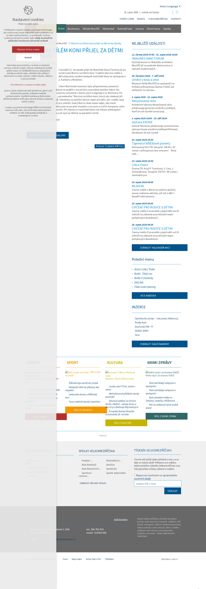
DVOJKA (138, 282)
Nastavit (28, 57)
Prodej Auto (140, 322)
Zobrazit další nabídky (154, 344)
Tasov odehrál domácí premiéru (84, 401)
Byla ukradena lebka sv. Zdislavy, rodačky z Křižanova (160, 399)
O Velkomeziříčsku (158, 18)
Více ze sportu (82, 410)
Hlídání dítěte (141, 330)
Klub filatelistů (89, 464)
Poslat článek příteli (109, 146)
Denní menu (153, 28)
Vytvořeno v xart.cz (169, 559)
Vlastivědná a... (114, 460)
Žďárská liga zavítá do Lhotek (83, 383)
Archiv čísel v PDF (93, 559)
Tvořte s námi (127, 18)
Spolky (167, 28)
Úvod (65, 559)
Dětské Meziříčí (91, 28)
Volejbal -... (87, 460)
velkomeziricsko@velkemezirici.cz (57, 539)
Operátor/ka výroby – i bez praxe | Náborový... (157, 318)
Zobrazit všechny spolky (93, 483)
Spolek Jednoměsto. (116, 472)
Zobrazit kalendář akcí (155, 247)
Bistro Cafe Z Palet (144, 269)
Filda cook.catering (145, 287)
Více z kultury (122, 422)
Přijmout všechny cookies (28, 49)
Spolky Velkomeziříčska (97, 451)
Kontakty (176, 18)
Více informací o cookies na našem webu (28, 84)
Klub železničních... (91, 468)
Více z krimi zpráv (165, 416)
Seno (137, 334)
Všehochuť (108, 28)
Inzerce (141, 18)
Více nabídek (148, 295)
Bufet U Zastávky (143, 278)
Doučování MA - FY (144, 326)
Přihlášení (109, 559)
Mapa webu (77, 559)
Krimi (61, 28)
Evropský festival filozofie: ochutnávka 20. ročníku (120, 413)
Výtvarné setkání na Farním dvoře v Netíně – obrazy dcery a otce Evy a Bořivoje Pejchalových (121, 404)
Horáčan (110, 464)
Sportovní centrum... (85, 474)
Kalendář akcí (124, 28)
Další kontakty (121, 519)
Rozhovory (74, 28)
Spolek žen (111, 468)
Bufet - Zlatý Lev (143, 273)
